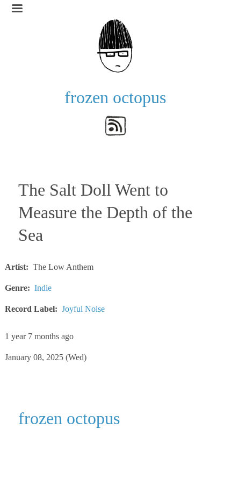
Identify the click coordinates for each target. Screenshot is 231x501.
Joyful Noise (83, 308)
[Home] (115, 44)
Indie (43, 287)
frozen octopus (115, 97)
